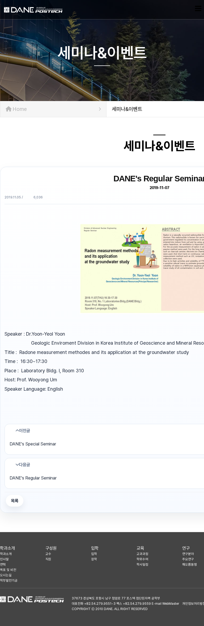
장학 (94, 559)
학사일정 (142, 564)
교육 (140, 548)
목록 (14, 500)
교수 (48, 554)
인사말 (4, 559)
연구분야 (188, 554)
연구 (186, 548)
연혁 (3, 564)
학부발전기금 (9, 580)
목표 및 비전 (8, 570)
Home (19, 109)
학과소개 (7, 548)
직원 (48, 559)
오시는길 (6, 575)
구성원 (51, 548)
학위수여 (142, 559)
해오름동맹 (189, 564)
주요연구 (188, 559)
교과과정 (142, 554)
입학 (95, 548)
